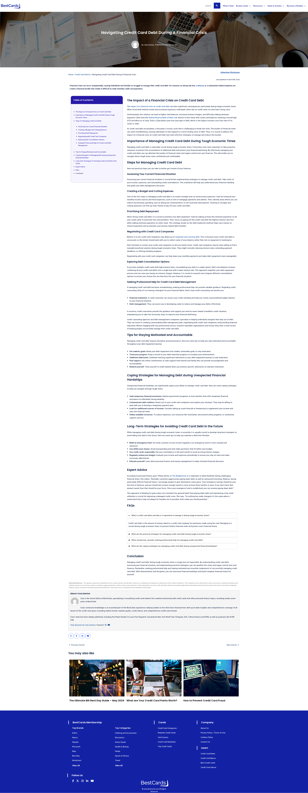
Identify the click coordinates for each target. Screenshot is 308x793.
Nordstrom (76, 760)
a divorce (200, 85)
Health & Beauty (122, 746)
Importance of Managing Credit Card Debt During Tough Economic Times (95, 116)
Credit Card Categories (167, 728)
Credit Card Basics (208, 758)
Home (70, 74)
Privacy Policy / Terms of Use (213, 732)
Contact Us (205, 742)
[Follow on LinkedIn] (73, 781)
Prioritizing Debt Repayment (88, 133)
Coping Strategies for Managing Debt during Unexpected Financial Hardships (96, 156)
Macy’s (75, 737)
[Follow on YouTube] (92, 781)
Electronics (119, 737)
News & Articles (275, 6)
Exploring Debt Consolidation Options (91, 140)
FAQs (77, 170)
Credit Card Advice (82, 74)
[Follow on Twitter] (77, 781)
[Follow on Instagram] (82, 781)
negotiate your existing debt (187, 237)
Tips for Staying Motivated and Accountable (91, 152)
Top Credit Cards (165, 746)
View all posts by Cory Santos (82, 625)
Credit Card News (208, 753)
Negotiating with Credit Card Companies (92, 136)
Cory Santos (149, 45)
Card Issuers (163, 737)
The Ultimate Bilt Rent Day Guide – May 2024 (96, 700)
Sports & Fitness (122, 756)
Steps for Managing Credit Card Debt (88, 121)
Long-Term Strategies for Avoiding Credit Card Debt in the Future (96, 162)
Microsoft (76, 746)
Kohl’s (74, 733)
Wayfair (75, 742)
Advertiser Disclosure (230, 72)
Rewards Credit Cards (167, 732)
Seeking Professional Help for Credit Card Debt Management (94, 144)
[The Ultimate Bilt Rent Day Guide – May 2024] (97, 678)
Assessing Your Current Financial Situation (92, 127)
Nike (74, 751)
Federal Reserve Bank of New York (162, 117)
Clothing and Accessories (126, 733)
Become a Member (295, 6)
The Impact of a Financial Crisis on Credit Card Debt (93, 112)
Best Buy (76, 756)
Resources (258, 6)
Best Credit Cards (208, 762)
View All (76, 765)
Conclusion (79, 173)
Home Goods (120, 742)
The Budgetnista (179, 476)
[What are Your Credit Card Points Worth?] (154, 678)
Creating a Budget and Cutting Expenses (92, 130)
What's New (228, 6)
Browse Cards (242, 6)
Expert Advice (80, 167)
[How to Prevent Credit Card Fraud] (211, 678)
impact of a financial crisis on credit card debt (150, 106)
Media (117, 751)
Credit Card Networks (167, 742)
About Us (205, 728)
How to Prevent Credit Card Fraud (204, 700)
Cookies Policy (207, 737)
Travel (117, 760)
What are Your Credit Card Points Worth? (151, 700)
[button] (119, 100)
